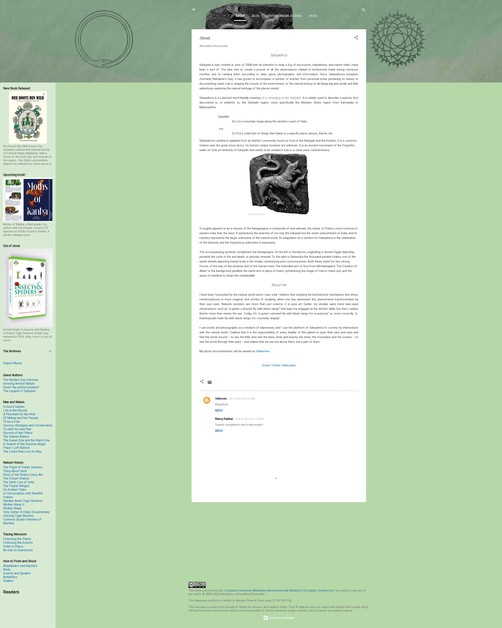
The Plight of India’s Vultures (22, 467)
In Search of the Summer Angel (24, 444)
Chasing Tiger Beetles (18, 516)
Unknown (221, 398)
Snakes (8, 581)
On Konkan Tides (14, 489)
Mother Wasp (12, 508)
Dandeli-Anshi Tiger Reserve (23, 501)
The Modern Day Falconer (20, 380)
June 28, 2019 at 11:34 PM (249, 418)
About (240, 16)
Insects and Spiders (17, 573)
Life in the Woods (15, 410)
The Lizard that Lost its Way (22, 451)
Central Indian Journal (284, 16)
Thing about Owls (15, 471)
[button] (356, 38)
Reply (219, 410)
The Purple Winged (16, 486)
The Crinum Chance (16, 478)
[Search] (363, 11)
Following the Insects (18, 543)
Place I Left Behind (16, 448)
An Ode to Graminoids (18, 550)
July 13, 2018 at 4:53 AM (241, 398)
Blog (255, 16)
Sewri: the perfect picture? (21, 387)
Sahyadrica (214, 9)
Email (265, 365)
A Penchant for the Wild (19, 414)
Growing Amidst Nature (19, 383)
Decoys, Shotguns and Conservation (28, 425)
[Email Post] (209, 383)
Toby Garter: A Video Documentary (26, 512)
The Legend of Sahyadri (19, 391)
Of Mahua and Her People (20, 418)
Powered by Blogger (281, 618)
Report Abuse (12, 363)
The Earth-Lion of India (18, 482)
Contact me (325, 590)
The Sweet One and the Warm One (26, 440)
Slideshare (262, 351)
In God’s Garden (14, 407)
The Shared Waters (16, 436)
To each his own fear (17, 429)
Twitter (275, 365)
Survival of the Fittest (18, 433)
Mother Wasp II (13, 504)
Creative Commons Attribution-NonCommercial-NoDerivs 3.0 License (271, 590)
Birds (6, 569)
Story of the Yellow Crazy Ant (23, 475)
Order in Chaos (13, 546)
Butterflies (10, 577)
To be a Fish (11, 422)
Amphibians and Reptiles (20, 566)
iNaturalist (289, 365)
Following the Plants (17, 539)
